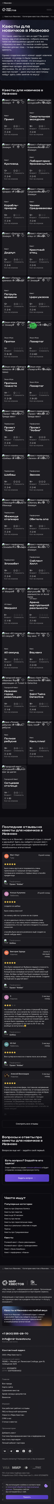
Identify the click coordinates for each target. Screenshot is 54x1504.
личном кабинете (34, 1167)
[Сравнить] (18, 102)
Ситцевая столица (11, 784)
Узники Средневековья (41, 207)
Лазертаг (37, 341)
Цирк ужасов (39, 297)
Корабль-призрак (11, 207)
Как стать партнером (11, 1439)
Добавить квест (9, 1433)
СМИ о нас (6, 1418)
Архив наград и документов (14, 1394)
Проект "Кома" (9, 429)
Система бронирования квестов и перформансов (23, 1436)
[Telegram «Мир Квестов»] (11, 1451)
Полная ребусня (10, 740)
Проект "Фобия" (35, 429)
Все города (7, 1384)
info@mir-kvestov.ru (16, 1339)
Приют (9, 119)
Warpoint (10, 608)
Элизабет (11, 563)
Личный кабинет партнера (13, 1443)
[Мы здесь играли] (13, 102)
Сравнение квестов (10, 1390)
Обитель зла (39, 519)
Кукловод (11, 164)
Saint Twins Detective (37, 695)
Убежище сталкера (11, 518)
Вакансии (6, 1397)
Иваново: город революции (12, 694)
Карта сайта (7, 1387)
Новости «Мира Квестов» (13, 1415)
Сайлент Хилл (36, 562)
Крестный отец (37, 251)
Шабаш (10, 475)
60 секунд (11, 652)
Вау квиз (36, 652)
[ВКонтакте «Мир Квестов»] (4, 1451)
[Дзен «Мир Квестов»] (23, 1451)
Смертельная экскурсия (40, 118)
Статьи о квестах (9, 1422)
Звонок (35, 475)
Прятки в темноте (10, 384)
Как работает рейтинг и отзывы (15, 1408)
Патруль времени (10, 296)
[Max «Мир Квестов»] (30, 1451)
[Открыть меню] (49, 9)
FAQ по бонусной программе (14, 1412)
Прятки (9, 341)
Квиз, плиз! (37, 741)
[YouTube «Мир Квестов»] (17, 1451)
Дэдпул (9, 252)
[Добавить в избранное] (22, 102)
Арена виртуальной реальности (39, 605)
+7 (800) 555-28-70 (15, 1333)
